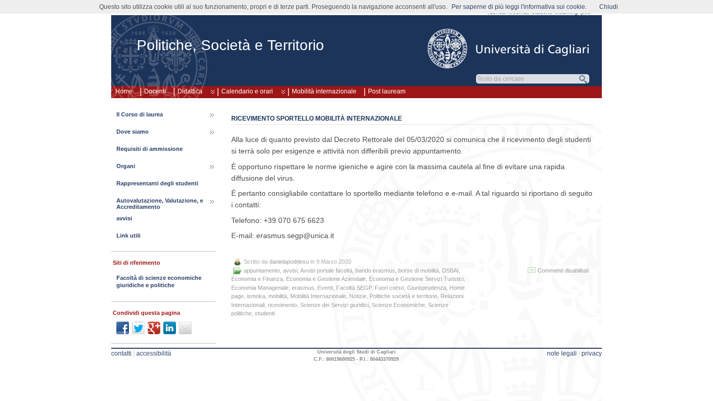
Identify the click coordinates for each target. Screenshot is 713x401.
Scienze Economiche (398, 305)
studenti (265, 313)
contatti (121, 353)
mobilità (277, 296)
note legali (562, 353)
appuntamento (262, 270)
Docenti (155, 91)
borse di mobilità (418, 270)
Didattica (190, 91)
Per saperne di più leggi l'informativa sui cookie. (519, 6)
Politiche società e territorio (403, 296)
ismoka (256, 296)
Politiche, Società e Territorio (230, 45)
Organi (125, 166)
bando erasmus (375, 270)
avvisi (290, 270)
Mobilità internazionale (324, 91)
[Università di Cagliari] (509, 48)
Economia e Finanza (257, 279)
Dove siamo (132, 131)
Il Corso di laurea (139, 114)
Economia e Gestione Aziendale (326, 279)
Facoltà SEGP (354, 288)
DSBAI (450, 270)
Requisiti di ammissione (149, 149)
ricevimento (282, 305)
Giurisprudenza (426, 288)
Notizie (357, 296)
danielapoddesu (289, 261)
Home (124, 91)
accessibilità (153, 353)
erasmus (303, 288)
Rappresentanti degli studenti (157, 183)
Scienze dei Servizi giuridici (334, 305)
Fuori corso (389, 288)
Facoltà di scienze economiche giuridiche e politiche (158, 281)
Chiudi (608, 6)
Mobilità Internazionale (318, 296)
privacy (591, 353)
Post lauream (387, 91)
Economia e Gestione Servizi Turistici (416, 279)
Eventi (325, 288)
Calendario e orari (247, 91)
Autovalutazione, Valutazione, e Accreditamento (159, 203)
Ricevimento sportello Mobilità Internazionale (316, 118)
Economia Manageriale (260, 288)
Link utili (128, 235)
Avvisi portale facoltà (326, 270)
